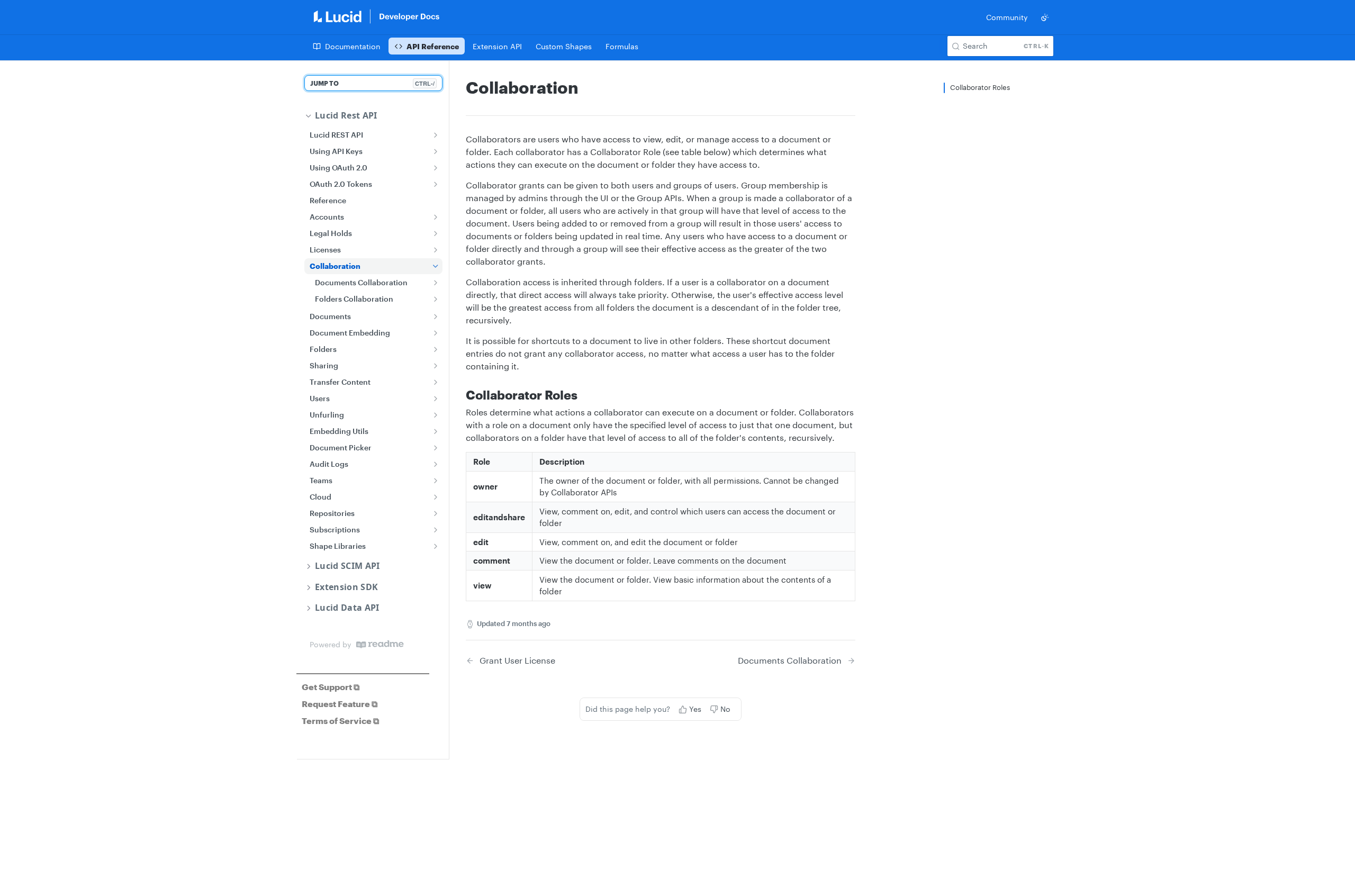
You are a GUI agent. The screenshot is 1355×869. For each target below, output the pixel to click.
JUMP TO (372, 83)
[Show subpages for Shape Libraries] (435, 546)
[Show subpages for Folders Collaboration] (435, 299)
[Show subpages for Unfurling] (435, 415)
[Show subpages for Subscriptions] (435, 530)
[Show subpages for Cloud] (435, 497)
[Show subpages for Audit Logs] (435, 464)
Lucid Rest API (346, 115)
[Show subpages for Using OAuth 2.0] (435, 168)
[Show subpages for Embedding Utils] (435, 431)
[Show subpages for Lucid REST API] (435, 135)
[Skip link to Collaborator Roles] (458, 395)
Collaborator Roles (980, 87)
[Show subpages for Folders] (435, 349)
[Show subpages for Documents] (435, 316)
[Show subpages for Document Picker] (435, 447)
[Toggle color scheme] (1044, 17)
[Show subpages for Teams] (435, 480)
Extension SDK (346, 587)
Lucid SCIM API (347, 566)
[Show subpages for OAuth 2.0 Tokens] (435, 184)
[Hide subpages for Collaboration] (435, 266)
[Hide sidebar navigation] (447, 409)
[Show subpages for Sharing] (435, 365)
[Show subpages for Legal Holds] (435, 233)
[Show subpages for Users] (435, 398)
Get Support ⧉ (330, 687)
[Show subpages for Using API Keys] (435, 151)
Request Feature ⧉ (339, 704)
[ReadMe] (380, 644)
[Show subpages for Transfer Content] (435, 382)
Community (1007, 17)
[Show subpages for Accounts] (435, 217)
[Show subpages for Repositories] (435, 513)
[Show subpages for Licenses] (435, 250)
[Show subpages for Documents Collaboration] (435, 282)
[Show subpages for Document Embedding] (435, 333)
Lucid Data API (347, 607)
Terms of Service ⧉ (340, 721)
